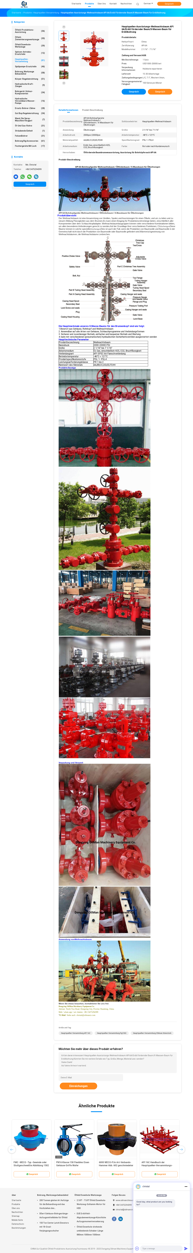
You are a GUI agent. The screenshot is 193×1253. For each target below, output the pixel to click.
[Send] (186, 1248)
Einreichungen (78, 1086)
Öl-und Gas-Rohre (30, 126)
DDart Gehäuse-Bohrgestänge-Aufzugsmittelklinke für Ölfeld (53, 1215)
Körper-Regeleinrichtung (30, 79)
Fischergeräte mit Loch (30, 146)
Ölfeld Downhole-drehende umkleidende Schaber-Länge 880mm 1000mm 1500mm (90, 1231)
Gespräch (169, 4)
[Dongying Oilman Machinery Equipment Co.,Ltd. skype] (36, 176)
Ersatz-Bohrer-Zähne (30, 108)
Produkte (16, 1204)
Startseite (16, 1200)
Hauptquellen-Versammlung (30, 60)
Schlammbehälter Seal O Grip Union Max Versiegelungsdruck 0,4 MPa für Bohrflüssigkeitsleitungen (31, 1165)
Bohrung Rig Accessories (30, 141)
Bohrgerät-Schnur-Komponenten (30, 92)
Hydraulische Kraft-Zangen (30, 85)
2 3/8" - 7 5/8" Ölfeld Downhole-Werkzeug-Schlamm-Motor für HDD (91, 1204)
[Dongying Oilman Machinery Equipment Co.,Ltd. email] (16, 176)
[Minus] (186, 1186)
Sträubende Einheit (30, 131)
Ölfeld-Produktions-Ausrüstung (30, 31)
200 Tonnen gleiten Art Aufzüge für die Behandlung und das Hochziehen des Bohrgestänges (54, 1204)
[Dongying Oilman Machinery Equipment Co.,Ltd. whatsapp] (22, 176)
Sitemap (15, 1216)
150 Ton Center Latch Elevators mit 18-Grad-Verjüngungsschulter (54, 1227)
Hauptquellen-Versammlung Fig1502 (111, 1033)
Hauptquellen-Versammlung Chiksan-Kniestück (152, 1033)
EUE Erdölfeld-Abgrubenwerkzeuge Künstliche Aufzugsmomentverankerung (91, 1217)
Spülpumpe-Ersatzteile (30, 66)
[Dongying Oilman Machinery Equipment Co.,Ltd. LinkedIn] (120, 1219)
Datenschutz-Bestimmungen (19, 1226)
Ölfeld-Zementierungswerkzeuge (30, 38)
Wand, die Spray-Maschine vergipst (30, 119)
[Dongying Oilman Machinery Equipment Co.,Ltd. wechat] (29, 176)
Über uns (16, 1208)
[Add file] (137, 1248)
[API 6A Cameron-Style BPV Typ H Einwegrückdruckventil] (159, 1139)
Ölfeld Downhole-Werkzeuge (30, 45)
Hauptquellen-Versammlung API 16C (75, 1033)
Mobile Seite (17, 1220)
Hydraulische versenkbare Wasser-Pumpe (30, 101)
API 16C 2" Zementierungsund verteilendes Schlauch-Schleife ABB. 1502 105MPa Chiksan (115, 1165)
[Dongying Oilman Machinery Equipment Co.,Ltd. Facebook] (114, 1219)
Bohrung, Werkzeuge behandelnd (30, 72)
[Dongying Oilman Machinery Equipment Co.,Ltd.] (24, 4)
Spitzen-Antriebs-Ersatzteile (30, 53)
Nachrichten (17, 1212)
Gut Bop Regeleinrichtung (30, 113)
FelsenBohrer (30, 136)
